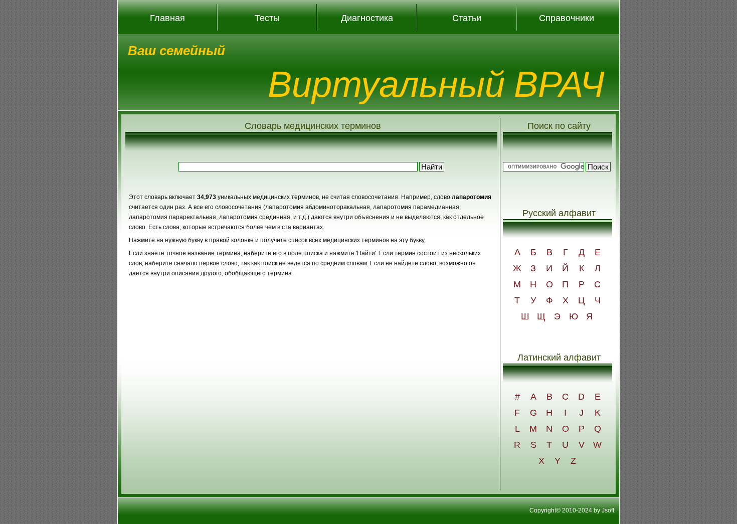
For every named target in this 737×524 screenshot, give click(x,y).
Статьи (466, 18)
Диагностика (367, 18)
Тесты (267, 18)
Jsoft (608, 510)
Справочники (566, 18)
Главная (167, 18)
